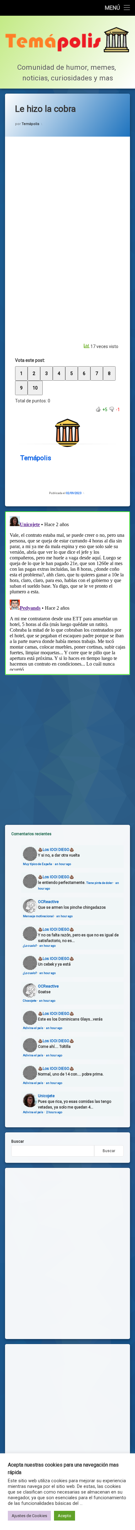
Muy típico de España (37, 864)
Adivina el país (33, 1028)
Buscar (17, 1141)
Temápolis (30, 124)
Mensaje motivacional (38, 916)
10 (35, 387)
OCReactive (48, 902)
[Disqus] (67, 592)
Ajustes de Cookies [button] (29, 1515)
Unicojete (46, 1096)
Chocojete (29, 1000)
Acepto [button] (64, 1515)
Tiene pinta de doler (99, 883)
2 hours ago (54, 1112)
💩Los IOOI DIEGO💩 (56, 849)
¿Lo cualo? (30, 945)
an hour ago (63, 864)
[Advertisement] (67, 744)
